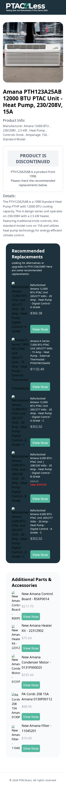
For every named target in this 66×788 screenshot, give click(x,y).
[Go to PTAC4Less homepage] (27, 7)
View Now (40, 329)
